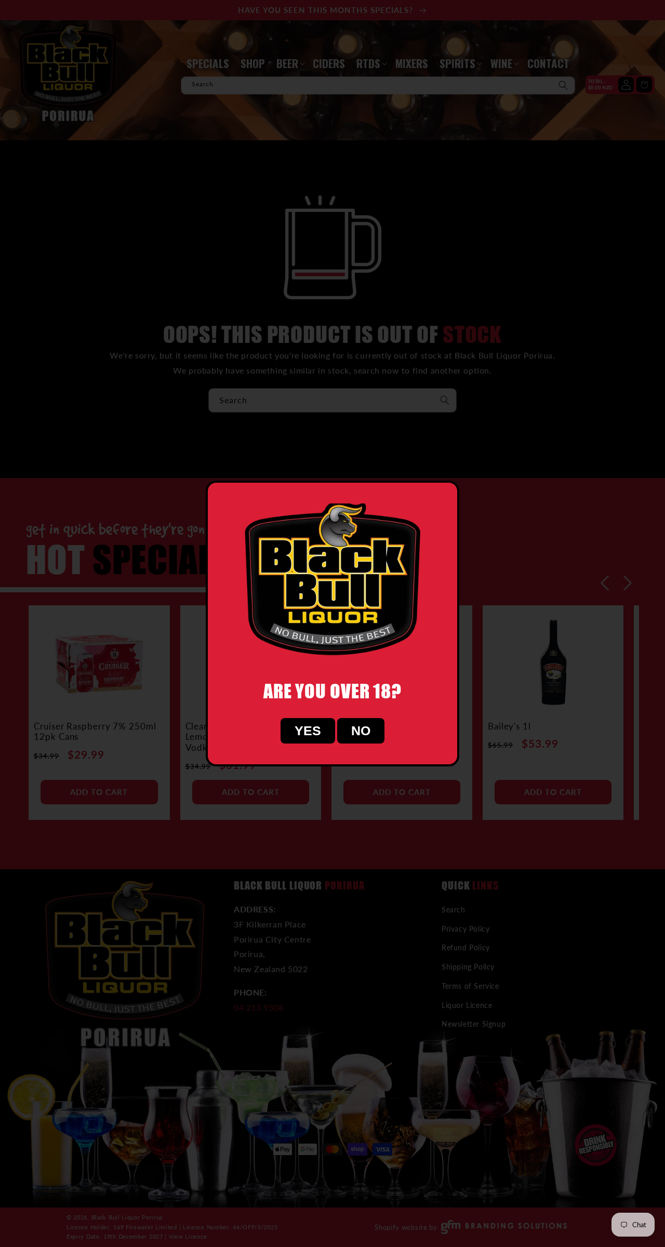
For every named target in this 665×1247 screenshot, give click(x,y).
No (360, 730)
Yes (308, 730)
